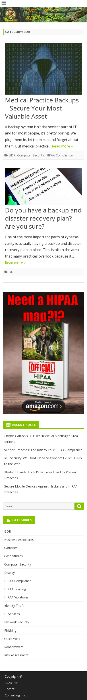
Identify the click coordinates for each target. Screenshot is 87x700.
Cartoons (11, 548)
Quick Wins (12, 639)
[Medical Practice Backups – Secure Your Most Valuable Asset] (43, 69)
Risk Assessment (16, 655)
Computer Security (30, 155)
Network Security (16, 622)
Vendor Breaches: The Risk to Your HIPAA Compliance (43, 450)
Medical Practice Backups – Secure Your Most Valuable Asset (42, 108)
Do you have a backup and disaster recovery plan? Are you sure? (43, 218)
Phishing (10, 630)
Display (9, 572)
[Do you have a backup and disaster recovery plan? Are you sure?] (43, 187)
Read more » (62, 146)
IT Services (12, 614)
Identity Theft (14, 605)
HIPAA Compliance (59, 155)
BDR (12, 155)
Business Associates (19, 539)
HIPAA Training (15, 589)
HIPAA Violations (16, 597)
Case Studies (13, 556)
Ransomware (13, 647)
